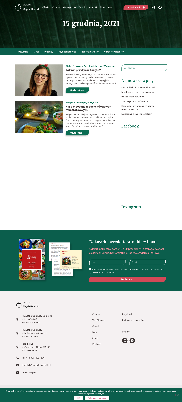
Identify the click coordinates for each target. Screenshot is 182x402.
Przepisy (48, 51)
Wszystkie (23, 51)
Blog (102, 7)
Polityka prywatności (97, 398)
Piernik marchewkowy (132, 96)
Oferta (45, 7)
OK (78, 398)
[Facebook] (160, 7)
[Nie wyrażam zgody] (177, 395)
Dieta (36, 51)
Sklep (110, 7)
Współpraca (69, 7)
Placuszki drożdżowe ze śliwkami (138, 87)
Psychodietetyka (67, 51)
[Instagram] (153, 7)
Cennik (82, 7)
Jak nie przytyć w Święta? (83, 70)
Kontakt (93, 7)
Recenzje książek (90, 51)
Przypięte (77, 66)
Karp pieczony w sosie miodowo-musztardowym (88, 108)
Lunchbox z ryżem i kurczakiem (137, 92)
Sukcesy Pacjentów (114, 51)
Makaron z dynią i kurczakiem (136, 114)
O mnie (56, 7)
